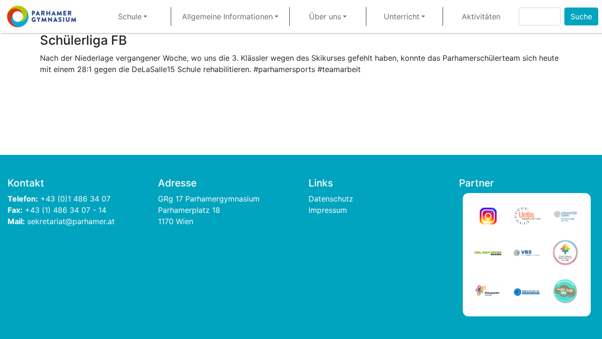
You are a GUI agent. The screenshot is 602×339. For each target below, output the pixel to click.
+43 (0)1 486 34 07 (76, 198)
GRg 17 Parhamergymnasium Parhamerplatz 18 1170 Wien (210, 210)
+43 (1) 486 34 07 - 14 (65, 210)
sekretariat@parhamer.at (71, 221)
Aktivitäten (481, 16)
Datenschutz (331, 198)
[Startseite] (45, 16)
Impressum (328, 210)
